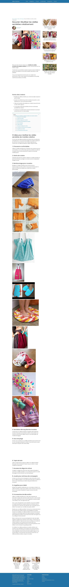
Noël (28, 582)
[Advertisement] (34, 10)
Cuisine (28, 577)
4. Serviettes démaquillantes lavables (23, 121)
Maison (28, 581)
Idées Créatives (15, 1)
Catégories (31, 1)
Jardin (28, 580)
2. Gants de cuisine (20, 118)
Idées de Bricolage (30, 578)
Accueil (28, 576)
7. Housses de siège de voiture (22, 125)
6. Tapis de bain (19, 124)
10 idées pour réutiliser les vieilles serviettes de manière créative (26, 115)
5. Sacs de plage (20, 123)
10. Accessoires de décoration (22, 130)
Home (27, 1)
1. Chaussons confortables (21, 117)
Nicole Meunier (18, 27)
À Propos (37, 1)
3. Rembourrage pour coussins (22, 120)
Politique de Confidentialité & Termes (48, 580)
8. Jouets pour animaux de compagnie (24, 127)
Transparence (49, 1)
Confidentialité (43, 1)
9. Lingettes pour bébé (21, 128)
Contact (55, 1)
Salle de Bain (29, 583)
